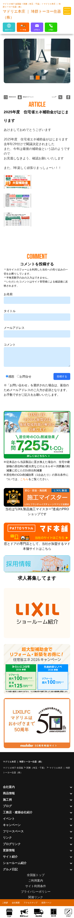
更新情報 (9, 850)
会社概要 (16, 903)
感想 (11, 376)
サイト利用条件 (35, 886)
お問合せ (25, 376)
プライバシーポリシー (36, 891)
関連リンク (35, 897)
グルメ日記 (10, 869)
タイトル (10, 311)
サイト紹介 (10, 856)
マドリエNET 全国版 (12, 4)
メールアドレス (14, 327)
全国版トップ (36, 875)
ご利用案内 (35, 880)
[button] (31, 77)
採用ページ (46, 903)
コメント (10, 344)
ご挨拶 (5, 903)
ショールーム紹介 (15, 863)
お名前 (8, 294)
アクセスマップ (30, 903)
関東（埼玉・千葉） (32, 4)
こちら (24, 479)
